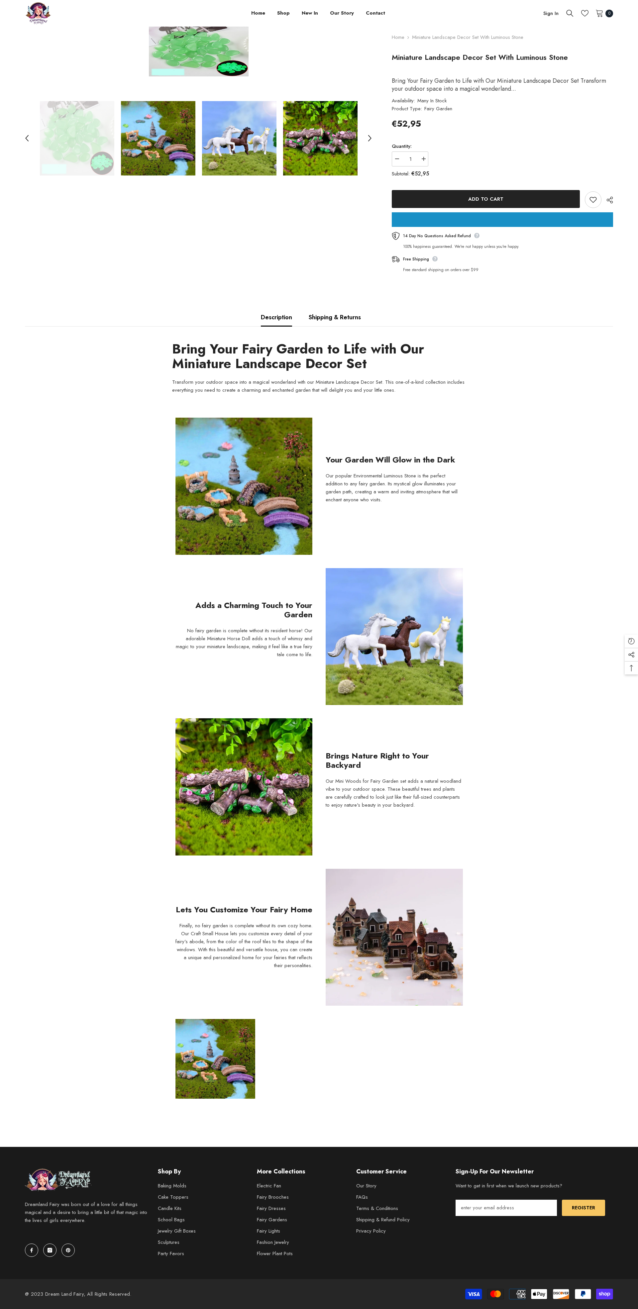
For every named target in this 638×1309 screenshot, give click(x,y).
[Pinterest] (68, 1250)
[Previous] (27, 138)
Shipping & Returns (335, 317)
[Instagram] (49, 1250)
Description (276, 317)
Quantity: (402, 146)
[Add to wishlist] (593, 199)
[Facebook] (31, 1250)
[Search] (570, 13)
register (583, 1207)
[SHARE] (607, 200)
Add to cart (485, 199)
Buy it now (502, 219)
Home (398, 37)
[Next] (370, 138)
